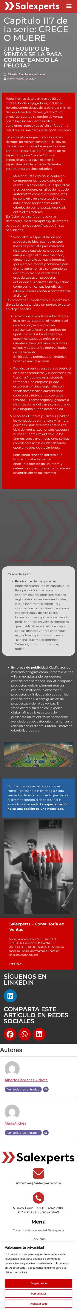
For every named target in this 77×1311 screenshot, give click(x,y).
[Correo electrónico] (46, 1089)
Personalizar (38, 1293)
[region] (38, 1276)
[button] (69, 6)
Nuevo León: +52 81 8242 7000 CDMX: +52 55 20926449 (38, 1210)
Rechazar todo (38, 1303)
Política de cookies (41, 1272)
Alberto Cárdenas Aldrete (26, 1080)
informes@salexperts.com (38, 1183)
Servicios (39, 1239)
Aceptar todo (38, 1283)
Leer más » (16, 964)
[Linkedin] (10, 995)
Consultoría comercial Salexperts (38, 1230)
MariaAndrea (15, 1123)
